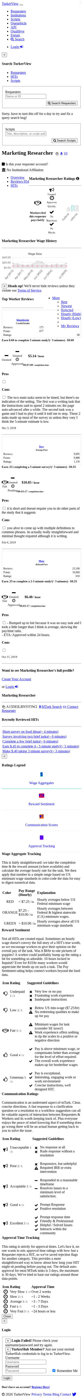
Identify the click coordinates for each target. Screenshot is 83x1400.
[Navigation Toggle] (21, 5)
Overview (18, 177)
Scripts (15, 19)
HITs (14, 76)
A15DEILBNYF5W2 (21, 707)
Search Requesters (63, 103)
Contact (65, 1394)
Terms (47, 1394)
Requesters (18, 11)
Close (7, 1316)
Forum (15, 35)
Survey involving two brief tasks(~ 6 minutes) (34, 736)
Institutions (18, 15)
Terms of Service (29, 290)
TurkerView (10, 4)
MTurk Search (52, 707)
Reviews (20, 181)
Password (12, 1366)
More (56, 298)
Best (64, 302)
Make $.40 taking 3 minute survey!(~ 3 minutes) (36, 751)
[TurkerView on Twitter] (74, 1394)
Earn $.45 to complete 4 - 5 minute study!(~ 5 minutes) (40, 746)
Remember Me (67, 1371)
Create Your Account (16, 679)
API (13, 27)
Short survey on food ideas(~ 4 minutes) (30, 731)
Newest (66, 306)
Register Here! (41, 1387)
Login (15, 47)
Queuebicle (19, 23)
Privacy (36, 1394)
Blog (55, 1394)
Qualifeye (17, 31)
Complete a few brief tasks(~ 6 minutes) (30, 741)
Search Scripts (66, 140)
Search (19, 39)
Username (12, 1358)
